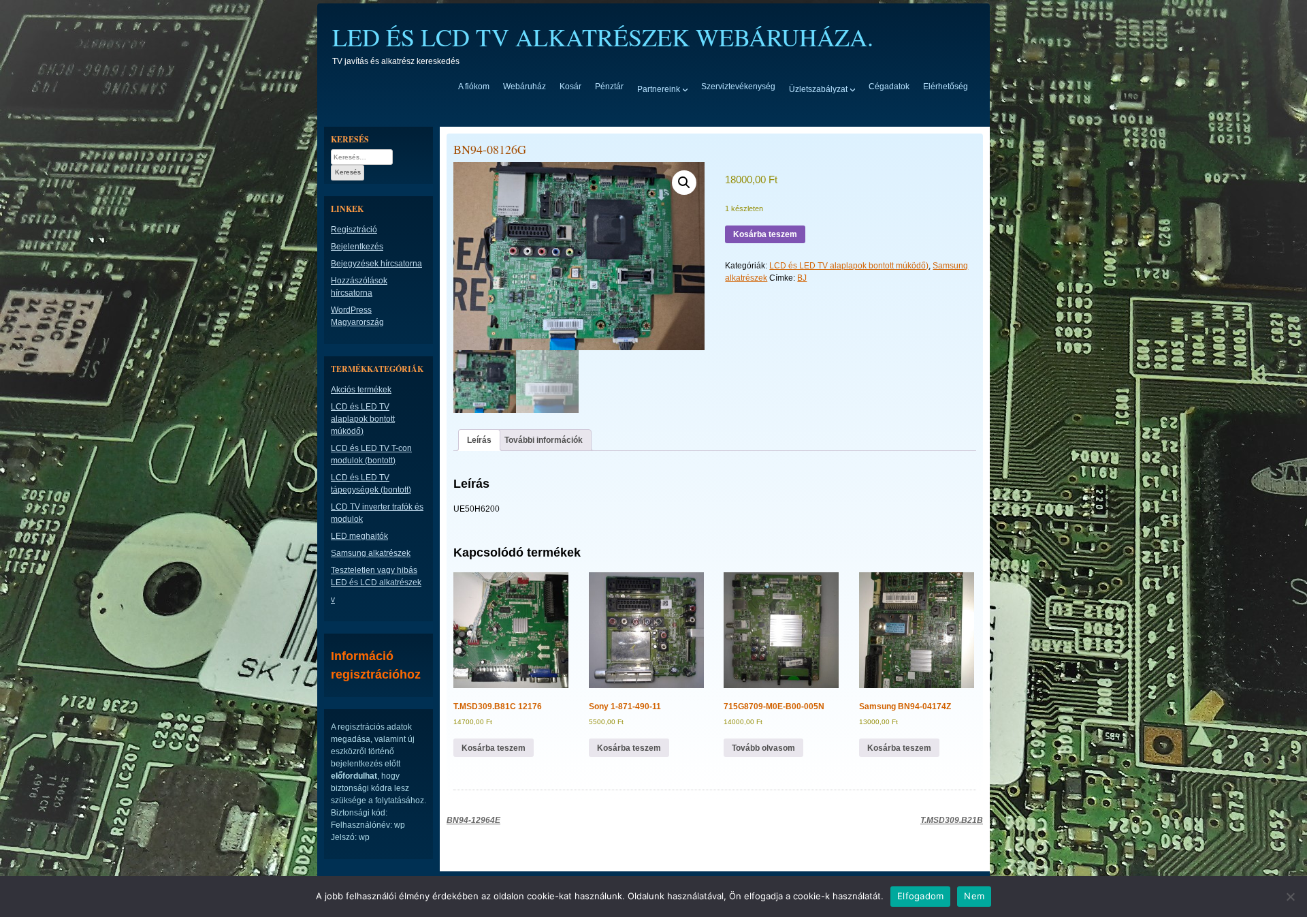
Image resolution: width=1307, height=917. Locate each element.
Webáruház (524, 86)
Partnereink (658, 88)
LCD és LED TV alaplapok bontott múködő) (849, 265)
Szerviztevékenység (738, 86)
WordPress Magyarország (357, 316)
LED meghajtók (359, 536)
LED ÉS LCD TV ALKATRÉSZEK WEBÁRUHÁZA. (602, 36)
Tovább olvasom (763, 748)
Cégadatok (889, 86)
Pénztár (609, 86)
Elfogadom (920, 895)
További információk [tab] (543, 440)
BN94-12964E (473, 820)
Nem (974, 895)
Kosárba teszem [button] (494, 748)
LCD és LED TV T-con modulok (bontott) (371, 454)
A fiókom (473, 86)
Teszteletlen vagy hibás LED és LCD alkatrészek (376, 576)
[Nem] (1290, 896)
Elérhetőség (945, 86)
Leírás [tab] (479, 440)
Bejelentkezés (357, 246)
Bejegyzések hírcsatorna (376, 263)
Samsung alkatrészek (370, 553)
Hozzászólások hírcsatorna (359, 287)
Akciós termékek (361, 389)
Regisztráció (354, 229)
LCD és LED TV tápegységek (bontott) (371, 484)
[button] (684, 182)
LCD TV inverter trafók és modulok (377, 513)
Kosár (570, 86)
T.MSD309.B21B (951, 820)
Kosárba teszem (765, 234)
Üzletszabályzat (818, 88)
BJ (802, 278)
